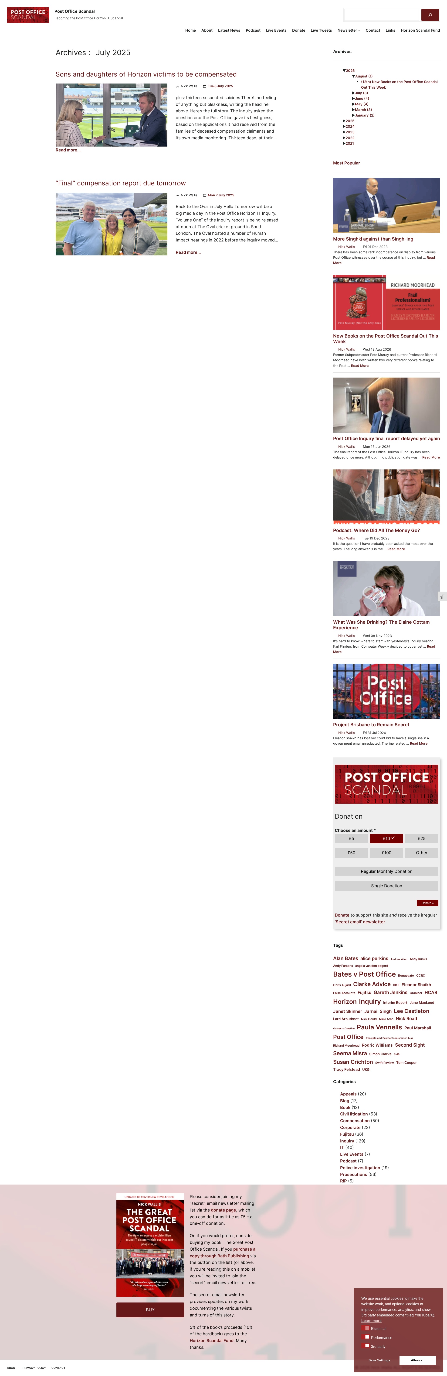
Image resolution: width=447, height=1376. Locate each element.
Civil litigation (354, 1114)
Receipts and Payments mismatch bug (389, 1038)
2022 (350, 138)
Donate (428, 903)
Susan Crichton (353, 1061)
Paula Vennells (379, 1027)
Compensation (355, 1120)
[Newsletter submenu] (359, 30)
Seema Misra (350, 1053)
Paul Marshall (417, 1027)
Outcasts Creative (344, 1028)
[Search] (430, 15)
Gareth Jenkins (390, 992)
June (362, 98)
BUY (150, 1309)
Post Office (348, 1036)
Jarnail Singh (378, 1011)
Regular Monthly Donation (387, 871)
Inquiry (370, 1001)
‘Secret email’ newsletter (360, 921)
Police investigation (360, 1167)
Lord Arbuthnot (346, 1019)
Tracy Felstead (346, 1069)
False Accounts (344, 993)
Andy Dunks (418, 959)
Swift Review (384, 1063)
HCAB (431, 992)
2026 (350, 70)
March (363, 109)
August (364, 76)
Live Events (351, 1154)
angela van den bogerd (371, 966)
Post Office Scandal (74, 11)
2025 (350, 121)
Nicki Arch (386, 1019)
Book (345, 1107)
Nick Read (406, 1018)
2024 (350, 126)
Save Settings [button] (379, 1360)
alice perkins (374, 958)
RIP (343, 1180)
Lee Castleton (411, 1011)
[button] (365, 1327)
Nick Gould (369, 1019)
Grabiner (416, 993)
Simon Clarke (380, 1054)
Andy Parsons (343, 966)
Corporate (350, 1127)
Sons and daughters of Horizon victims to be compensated (146, 74)
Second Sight (410, 1045)
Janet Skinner (347, 1011)
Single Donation (386, 885)
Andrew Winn (399, 959)
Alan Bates (345, 958)
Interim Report (395, 1003)
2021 (350, 143)
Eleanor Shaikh (416, 984)
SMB (397, 1054)
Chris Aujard (342, 985)
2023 (350, 132)
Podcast (348, 1160)
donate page (223, 1210)
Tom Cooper (406, 1063)
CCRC (420, 975)
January (365, 115)
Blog (344, 1100)
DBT (396, 985)
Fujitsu (364, 992)
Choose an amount (355, 830)
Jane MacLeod (422, 1003)
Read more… (68, 149)
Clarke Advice (372, 984)
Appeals (348, 1093)
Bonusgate (406, 975)
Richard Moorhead (346, 1045)
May (362, 104)
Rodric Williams (377, 1045)
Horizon (345, 1001)
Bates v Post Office (364, 974)
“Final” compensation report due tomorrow (121, 183)
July (361, 93)
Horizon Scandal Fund (212, 1340)
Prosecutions (353, 1174)
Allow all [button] (417, 1360)
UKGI (366, 1070)
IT (342, 1147)
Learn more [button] (371, 1321)
